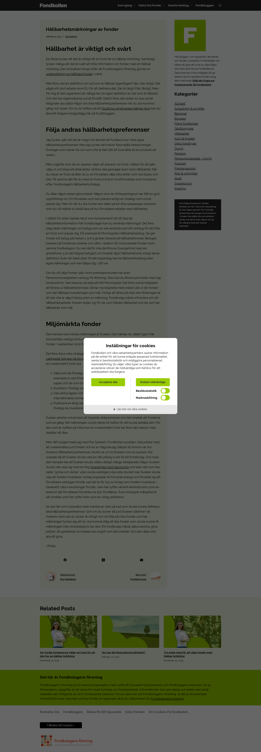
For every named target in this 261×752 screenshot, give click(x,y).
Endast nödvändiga (152, 382)
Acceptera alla (108, 382)
